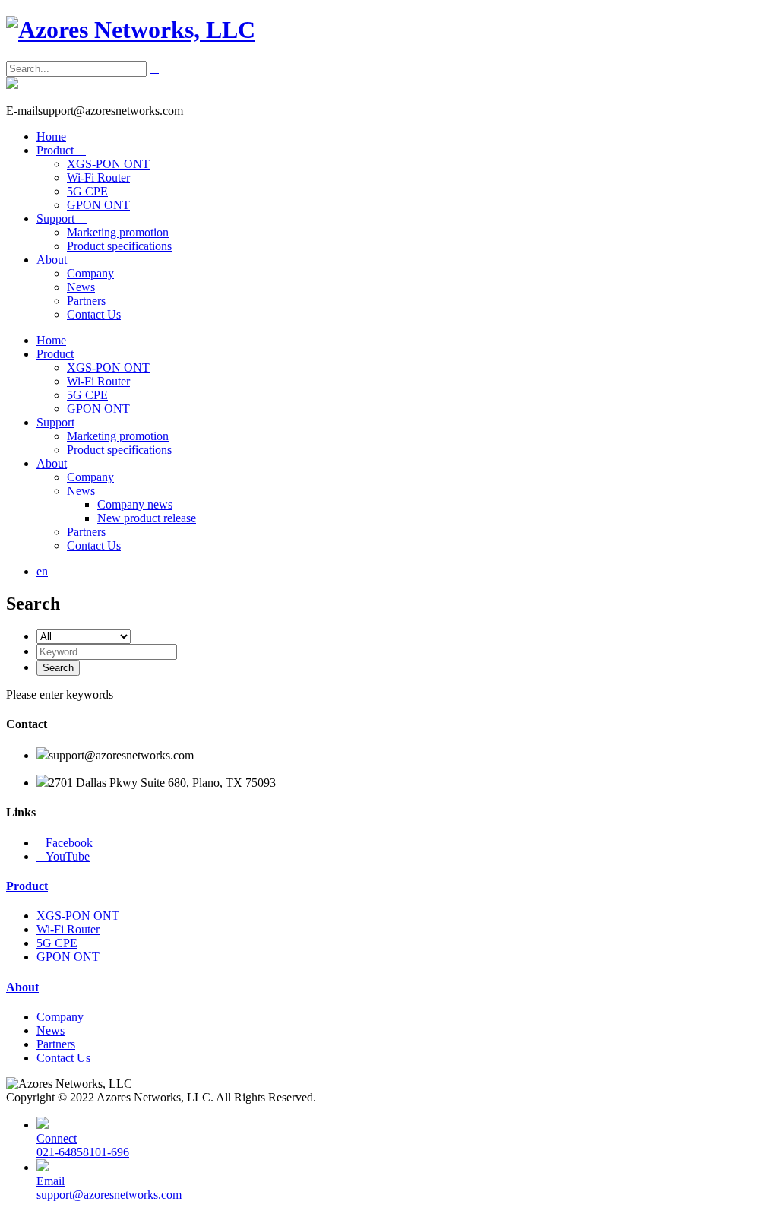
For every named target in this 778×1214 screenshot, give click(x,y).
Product (61, 150)
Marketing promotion (118, 232)
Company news (134, 504)
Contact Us (94, 314)
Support (61, 218)
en (42, 571)
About (57, 259)
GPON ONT (98, 204)
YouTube (63, 856)
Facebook (64, 842)
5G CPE (87, 191)
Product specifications (119, 245)
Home (51, 136)
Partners (86, 300)
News (81, 287)
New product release (146, 518)
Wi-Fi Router (98, 177)
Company (90, 273)
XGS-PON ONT (108, 163)
